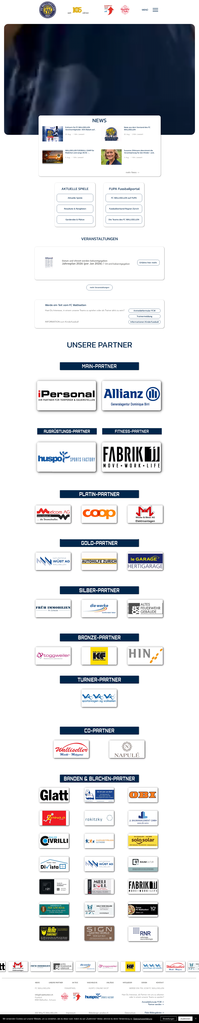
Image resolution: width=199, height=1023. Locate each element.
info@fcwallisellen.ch (44, 994)
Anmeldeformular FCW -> (153, 1002)
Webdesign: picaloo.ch (98, 1012)
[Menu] (155, 10)
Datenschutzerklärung (142, 1018)
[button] (75, 188)
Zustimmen (185, 1018)
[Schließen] (195, 1019)
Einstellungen (168, 1018)
